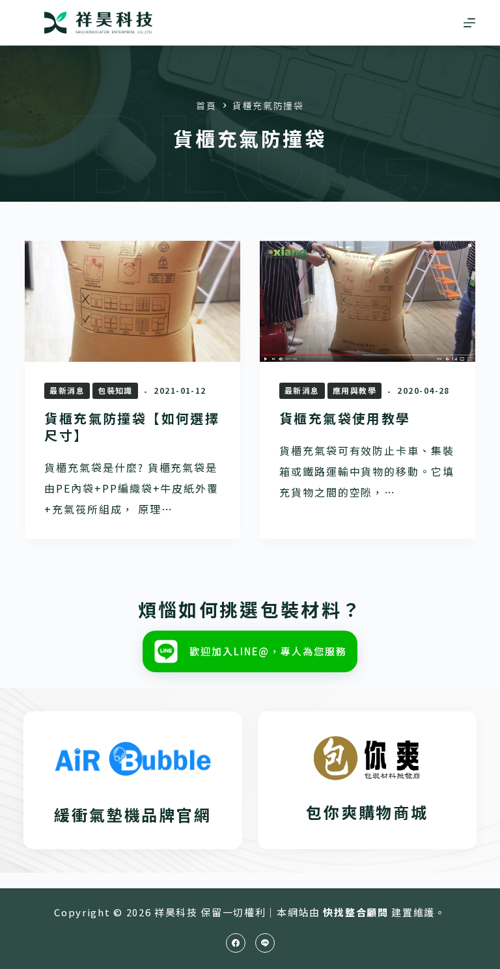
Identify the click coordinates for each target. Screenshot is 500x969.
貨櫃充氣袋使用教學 (345, 418)
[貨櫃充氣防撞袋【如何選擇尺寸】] (132, 301)
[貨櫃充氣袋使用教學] (367, 301)
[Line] (265, 943)
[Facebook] (235, 943)
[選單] (469, 23)
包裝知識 (115, 390)
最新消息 (67, 390)
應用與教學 (354, 390)
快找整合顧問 (355, 912)
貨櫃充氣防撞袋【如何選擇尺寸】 (131, 426)
